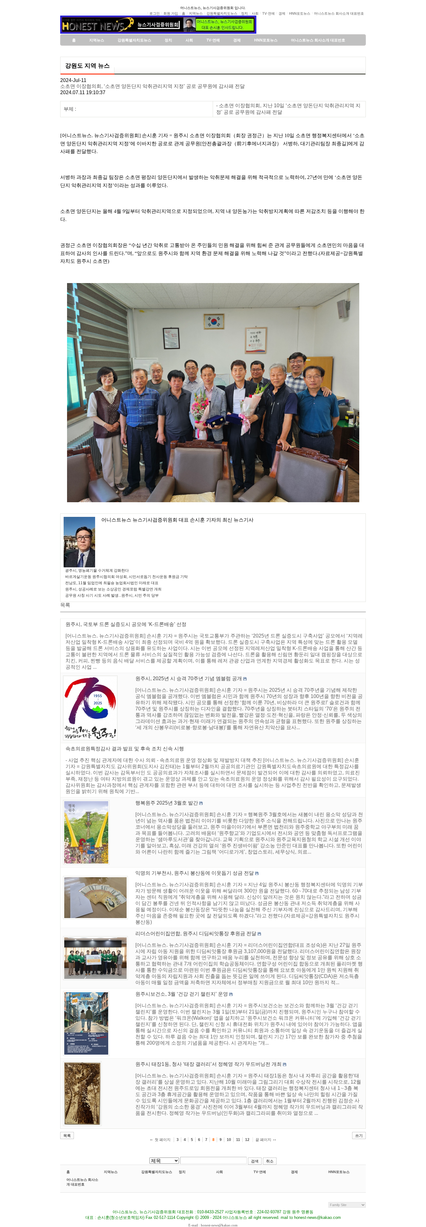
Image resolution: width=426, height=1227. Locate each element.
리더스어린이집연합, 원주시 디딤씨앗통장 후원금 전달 (195, 933)
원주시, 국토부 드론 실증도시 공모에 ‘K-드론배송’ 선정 (125, 624)
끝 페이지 (263, 1140)
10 (229, 1140)
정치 (182, 1172)
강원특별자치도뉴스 (156, 1172)
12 (247, 1140)
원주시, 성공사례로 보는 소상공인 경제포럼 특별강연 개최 (113, 589)
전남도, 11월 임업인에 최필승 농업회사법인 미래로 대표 (111, 583)
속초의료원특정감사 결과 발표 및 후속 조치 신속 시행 (124, 748)
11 (238, 1140)
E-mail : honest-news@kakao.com (213, 1225)
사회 (219, 1172)
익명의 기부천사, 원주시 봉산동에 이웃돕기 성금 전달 (194, 873)
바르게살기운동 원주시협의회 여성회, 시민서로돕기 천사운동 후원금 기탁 (126, 577)
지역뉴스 (111, 1172)
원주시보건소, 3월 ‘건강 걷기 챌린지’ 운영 (181, 994)
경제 (294, 1172)
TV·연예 (260, 1172)
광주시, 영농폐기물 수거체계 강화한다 (97, 570)
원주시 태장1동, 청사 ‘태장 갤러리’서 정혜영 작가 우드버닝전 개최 (208, 1064)
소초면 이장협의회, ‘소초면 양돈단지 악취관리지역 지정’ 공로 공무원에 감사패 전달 (152, 86)
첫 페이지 (163, 1140)
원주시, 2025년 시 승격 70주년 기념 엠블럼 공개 (188, 678)
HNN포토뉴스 (339, 1172)
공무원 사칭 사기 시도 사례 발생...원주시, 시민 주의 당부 (112, 595)
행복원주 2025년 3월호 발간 (166, 803)
